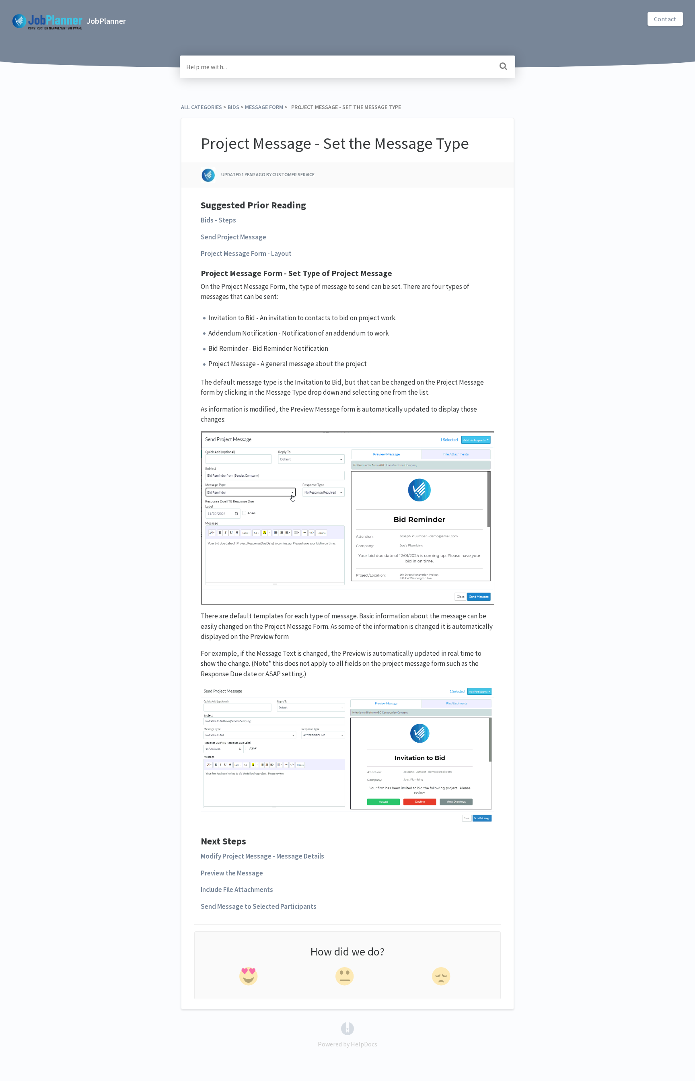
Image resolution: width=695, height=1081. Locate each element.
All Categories (201, 107)
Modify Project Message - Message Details (262, 856)
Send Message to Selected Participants (259, 906)
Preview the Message (232, 873)
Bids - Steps (218, 220)
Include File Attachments (237, 889)
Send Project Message (233, 237)
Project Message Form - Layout (246, 253)
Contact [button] (665, 19)
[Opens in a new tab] (347, 1027)
